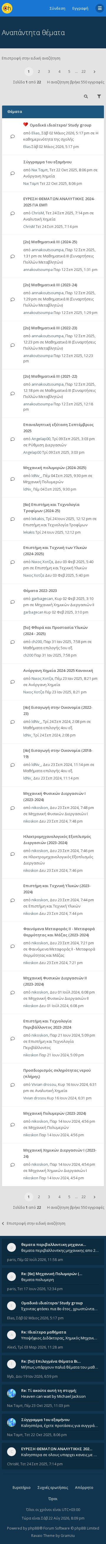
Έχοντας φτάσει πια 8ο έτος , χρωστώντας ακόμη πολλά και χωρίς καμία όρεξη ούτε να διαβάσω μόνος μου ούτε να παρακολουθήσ (60, 1308)
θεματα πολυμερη (37, 1279)
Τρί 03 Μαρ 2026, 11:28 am (40, 1347)
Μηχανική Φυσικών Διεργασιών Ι (58, 813)
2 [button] (39, 71)
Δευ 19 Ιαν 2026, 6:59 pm (37, 1376)
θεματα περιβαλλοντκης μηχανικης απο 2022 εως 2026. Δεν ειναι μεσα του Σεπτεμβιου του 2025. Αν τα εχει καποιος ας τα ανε (60, 1250)
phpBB (33, 1528)
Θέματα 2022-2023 (40, 590)
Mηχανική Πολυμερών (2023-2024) (54, 1113)
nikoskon (40, 807)
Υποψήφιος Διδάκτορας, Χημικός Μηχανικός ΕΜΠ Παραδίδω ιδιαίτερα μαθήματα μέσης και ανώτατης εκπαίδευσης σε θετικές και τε (60, 1338)
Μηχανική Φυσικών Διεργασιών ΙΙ (59, 998)
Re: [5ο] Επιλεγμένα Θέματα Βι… (51, 1361)
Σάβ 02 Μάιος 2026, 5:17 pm (40, 1318)
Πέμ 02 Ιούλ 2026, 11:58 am (40, 1259)
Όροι (53, 1498)
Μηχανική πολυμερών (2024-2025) (54, 467)
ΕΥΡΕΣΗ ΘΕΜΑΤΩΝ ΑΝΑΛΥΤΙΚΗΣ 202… (56, 1448)
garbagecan (42, 598)
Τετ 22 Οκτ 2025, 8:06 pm (45, 1434)
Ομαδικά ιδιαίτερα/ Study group (60, 125)
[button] (94, 71)
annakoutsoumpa (48, 249)
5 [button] (69, 71)
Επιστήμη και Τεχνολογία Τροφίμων (55, 524)
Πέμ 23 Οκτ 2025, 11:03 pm (46, 1405)
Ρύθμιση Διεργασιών (47, 445)
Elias (36, 133)
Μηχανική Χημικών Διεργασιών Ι (58, 1170)
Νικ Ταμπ (40, 169)
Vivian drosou (44, 1084)
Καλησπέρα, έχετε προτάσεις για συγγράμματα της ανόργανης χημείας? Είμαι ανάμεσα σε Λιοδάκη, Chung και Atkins (60, 1425)
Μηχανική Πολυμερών (43, 481)
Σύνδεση (57, 8)
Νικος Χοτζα (42, 561)
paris (11, 1259)
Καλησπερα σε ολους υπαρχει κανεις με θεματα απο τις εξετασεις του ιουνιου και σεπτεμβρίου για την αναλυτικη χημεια (60, 1454)
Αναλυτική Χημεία (39, 219)
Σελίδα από (27, 82)
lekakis (38, 518)
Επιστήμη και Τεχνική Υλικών (61, 567)
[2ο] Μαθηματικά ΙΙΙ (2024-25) (50, 241)
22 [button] (84, 71)
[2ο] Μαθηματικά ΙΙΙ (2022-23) (50, 327)
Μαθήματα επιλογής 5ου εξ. (48, 647)
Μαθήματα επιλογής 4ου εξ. (48, 727)
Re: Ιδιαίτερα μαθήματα (43, 1332)
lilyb (10, 1376)
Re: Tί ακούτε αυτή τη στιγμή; (49, 1390)
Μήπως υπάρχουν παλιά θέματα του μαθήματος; (60, 1367)
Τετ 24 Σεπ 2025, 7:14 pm (41, 1463)
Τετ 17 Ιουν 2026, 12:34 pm (40, 1288)
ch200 (37, 641)
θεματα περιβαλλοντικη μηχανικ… (53, 1244)
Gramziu (68, 1535)
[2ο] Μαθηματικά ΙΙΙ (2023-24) (50, 284)
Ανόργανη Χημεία (39, 176)
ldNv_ (36, 475)
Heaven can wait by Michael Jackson (53, 1396)
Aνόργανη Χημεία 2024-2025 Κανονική (58, 670)
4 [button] (59, 71)
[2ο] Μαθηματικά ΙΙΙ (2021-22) (50, 376)
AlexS (11, 1347)
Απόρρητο (84, 1487)
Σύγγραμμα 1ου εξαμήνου (47, 162)
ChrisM (38, 213)
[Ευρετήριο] (7, 8)
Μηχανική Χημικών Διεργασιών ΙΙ (64, 604)
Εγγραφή (80, 8)
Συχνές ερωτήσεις (53, 1487)
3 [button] (49, 71)
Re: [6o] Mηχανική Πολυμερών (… (51, 1273)
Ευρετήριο (22, 1487)
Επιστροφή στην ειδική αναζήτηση (31, 58)
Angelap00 (41, 438)
